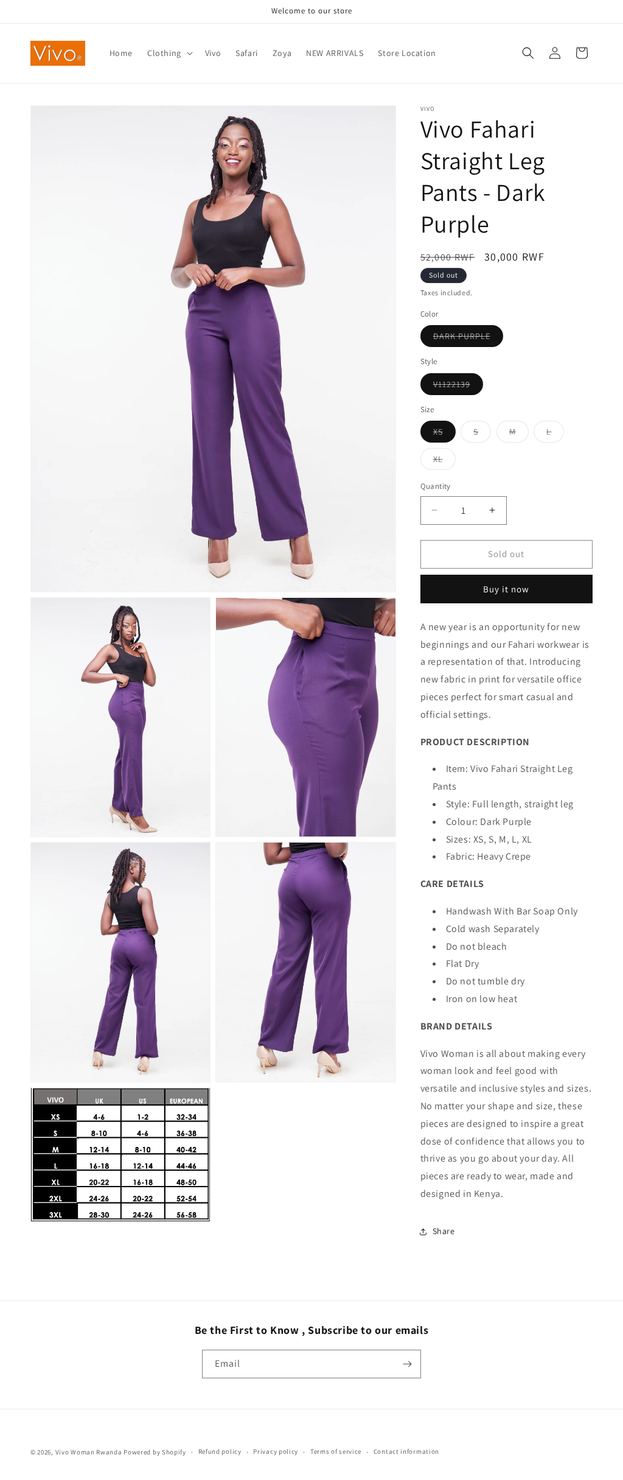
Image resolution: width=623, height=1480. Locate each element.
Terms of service (335, 1451)
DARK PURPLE (468, 338)
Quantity (435, 486)
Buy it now (506, 589)
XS (444, 434)
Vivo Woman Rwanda (88, 1452)
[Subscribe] (407, 1364)
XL (444, 461)
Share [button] (444, 1231)
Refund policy (220, 1451)
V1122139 (458, 386)
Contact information (406, 1451)
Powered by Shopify (155, 1452)
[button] (169, 53)
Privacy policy (275, 1451)
